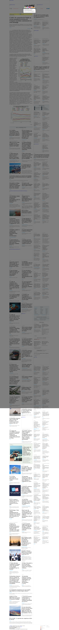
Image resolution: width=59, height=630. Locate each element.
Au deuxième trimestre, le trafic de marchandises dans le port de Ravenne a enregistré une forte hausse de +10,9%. (45, 216)
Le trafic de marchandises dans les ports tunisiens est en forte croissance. (27, 263)
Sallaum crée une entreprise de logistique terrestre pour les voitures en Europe (37, 97)
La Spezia (41, 310)
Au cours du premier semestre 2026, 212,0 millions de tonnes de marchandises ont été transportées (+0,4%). (14, 586)
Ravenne (47, 308)
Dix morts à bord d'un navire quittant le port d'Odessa (45, 521)
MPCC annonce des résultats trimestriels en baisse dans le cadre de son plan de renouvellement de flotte (37, 50)
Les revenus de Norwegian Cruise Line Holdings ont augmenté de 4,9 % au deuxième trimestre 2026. (26, 468)
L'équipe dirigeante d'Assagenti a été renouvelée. (45, 457)
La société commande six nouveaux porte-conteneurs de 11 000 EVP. (45, 169)
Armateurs (35, 318)
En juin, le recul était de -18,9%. (13, 277)
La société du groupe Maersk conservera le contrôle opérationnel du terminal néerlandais (27, 204)
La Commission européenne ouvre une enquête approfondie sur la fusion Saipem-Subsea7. (19, 590)
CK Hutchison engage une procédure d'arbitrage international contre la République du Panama (14, 199)
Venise (46, 313)
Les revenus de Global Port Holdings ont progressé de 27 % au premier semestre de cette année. (27, 399)
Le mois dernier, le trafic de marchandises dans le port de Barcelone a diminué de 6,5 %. (14, 242)
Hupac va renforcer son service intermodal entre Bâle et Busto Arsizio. (45, 87)
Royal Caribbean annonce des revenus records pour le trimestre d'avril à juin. (14, 502)
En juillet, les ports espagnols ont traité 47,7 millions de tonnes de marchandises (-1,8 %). (41, 68)
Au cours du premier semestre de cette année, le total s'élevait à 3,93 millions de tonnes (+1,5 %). (14, 226)
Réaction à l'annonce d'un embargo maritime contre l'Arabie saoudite (37, 503)
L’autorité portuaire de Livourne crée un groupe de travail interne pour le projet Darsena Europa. (41, 156)
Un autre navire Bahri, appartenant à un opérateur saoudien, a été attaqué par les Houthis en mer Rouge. (37, 402)
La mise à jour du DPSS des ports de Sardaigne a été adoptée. (37, 435)
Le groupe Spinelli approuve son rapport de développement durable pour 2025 (37, 293)
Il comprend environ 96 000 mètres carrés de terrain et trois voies (37, 396)
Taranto (47, 311)
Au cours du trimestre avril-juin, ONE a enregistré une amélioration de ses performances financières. (14, 400)
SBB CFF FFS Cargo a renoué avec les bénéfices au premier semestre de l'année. (14, 144)
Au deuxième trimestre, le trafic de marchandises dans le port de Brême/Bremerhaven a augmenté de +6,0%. (20, 177)
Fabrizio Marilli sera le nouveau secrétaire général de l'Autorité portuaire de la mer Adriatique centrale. (37, 368)
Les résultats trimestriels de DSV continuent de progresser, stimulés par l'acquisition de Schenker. (37, 485)
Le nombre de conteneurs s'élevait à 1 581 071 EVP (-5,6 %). (41, 71)
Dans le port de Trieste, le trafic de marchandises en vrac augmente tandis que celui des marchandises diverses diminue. (27, 514)
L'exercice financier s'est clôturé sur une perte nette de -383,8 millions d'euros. (37, 27)
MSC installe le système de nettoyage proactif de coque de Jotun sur (37, 164)
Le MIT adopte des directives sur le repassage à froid (45, 537)
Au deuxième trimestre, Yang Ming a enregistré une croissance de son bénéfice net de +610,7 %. (14, 330)
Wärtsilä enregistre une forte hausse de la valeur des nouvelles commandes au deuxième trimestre (45, 508)
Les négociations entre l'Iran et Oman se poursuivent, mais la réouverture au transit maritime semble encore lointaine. (27, 370)
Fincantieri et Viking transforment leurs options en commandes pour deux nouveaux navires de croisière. (14, 186)
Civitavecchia (36, 313)
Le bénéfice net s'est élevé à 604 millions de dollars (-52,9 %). (37, 417)
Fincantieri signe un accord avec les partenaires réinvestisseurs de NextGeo (45, 423)
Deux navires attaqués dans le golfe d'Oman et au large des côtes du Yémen (27, 329)
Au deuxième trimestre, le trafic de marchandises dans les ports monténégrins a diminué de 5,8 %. (37, 174)
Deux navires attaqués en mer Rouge (27, 377)
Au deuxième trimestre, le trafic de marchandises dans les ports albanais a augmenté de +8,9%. (27, 479)
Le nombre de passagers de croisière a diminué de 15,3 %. (37, 222)
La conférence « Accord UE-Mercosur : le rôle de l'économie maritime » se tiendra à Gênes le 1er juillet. (37, 326)
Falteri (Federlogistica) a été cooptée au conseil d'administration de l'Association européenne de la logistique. (45, 485)
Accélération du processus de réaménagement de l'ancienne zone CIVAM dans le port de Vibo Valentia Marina (37, 205)
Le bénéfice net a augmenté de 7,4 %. (38, 19)
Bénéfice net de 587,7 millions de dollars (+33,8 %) (37, 117)
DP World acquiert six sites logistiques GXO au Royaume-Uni (37, 235)
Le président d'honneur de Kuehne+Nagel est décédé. (45, 50)
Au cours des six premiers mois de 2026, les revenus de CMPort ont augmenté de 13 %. (41, 16)
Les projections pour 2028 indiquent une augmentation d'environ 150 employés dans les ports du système (45, 373)
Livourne (41, 311)
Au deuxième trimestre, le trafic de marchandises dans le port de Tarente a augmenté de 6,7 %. (45, 97)
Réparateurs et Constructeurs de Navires (44, 318)
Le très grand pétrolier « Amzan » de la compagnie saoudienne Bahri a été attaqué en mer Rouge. (14, 161)
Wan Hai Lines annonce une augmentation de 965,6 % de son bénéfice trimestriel (45, 164)
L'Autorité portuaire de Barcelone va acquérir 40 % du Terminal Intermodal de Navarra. (27, 599)
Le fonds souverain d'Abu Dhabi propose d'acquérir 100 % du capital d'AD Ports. (27, 241)
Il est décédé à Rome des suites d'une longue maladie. (45, 189)
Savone (47, 310)
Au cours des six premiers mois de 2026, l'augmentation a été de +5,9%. (18, 180)
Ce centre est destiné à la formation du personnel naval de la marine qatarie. (45, 502)
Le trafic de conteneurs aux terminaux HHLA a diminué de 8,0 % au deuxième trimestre (45, 135)
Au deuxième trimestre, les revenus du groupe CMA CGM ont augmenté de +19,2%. (27, 502)
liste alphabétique (45, 108)
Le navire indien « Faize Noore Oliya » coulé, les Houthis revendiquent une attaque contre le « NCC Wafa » (27, 381)
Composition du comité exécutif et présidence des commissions (45, 461)
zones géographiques (46, 109)
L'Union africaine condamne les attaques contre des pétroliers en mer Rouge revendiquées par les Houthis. (14, 566)
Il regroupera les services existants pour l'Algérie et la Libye (45, 28)
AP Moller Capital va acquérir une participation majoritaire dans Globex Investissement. (14, 232)
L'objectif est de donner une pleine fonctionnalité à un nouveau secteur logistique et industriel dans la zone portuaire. (45, 81)
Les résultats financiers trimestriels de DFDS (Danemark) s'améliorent (37, 135)
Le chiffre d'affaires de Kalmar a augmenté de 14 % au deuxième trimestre (37, 475)
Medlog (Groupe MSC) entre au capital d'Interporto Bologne (14, 598)
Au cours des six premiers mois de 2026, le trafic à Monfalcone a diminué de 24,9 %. (27, 520)
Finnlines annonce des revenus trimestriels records (45, 293)
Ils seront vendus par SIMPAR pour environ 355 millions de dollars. (45, 440)
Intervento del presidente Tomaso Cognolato (41, 353)
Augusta (36, 309)
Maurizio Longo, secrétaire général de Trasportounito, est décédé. (45, 185)
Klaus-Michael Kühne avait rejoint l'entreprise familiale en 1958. (45, 54)
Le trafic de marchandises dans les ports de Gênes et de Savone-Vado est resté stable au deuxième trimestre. (14, 317)
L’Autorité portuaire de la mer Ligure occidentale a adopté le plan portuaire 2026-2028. (45, 368)
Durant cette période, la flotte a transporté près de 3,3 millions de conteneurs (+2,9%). (14, 406)
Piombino (41, 313)
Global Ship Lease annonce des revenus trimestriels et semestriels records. (37, 247)
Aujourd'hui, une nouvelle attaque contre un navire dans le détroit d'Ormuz (37, 528)
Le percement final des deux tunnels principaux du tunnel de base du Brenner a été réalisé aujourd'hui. (45, 401)
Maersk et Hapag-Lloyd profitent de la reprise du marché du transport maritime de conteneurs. (26, 305)
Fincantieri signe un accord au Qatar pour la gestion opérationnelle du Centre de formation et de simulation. (45, 496)
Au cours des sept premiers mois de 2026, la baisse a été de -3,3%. (37, 92)
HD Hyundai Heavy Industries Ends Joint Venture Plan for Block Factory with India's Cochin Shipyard (37, 343)
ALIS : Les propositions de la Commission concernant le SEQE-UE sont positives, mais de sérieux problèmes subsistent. (37, 539)
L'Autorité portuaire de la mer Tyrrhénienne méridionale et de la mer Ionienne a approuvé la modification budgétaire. (37, 380)
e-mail (21, 626)
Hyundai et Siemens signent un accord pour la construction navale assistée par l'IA (26, 552)
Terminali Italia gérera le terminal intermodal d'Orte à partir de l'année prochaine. (37, 392)
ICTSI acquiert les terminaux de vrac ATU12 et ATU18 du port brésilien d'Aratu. (45, 436)
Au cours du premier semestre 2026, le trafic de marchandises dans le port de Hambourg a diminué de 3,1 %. (27, 284)
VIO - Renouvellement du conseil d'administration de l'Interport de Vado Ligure (45, 466)
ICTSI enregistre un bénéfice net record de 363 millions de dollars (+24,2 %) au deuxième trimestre (37, 285)
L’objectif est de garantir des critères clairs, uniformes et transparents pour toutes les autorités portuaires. (45, 542)
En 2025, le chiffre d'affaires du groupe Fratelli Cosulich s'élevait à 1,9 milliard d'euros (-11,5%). (37, 185)
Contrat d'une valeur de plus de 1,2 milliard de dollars (37, 523)
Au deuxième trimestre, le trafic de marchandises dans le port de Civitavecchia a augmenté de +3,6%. (14, 221)
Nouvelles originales (12, 14)
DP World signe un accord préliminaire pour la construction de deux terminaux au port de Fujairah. (37, 466)
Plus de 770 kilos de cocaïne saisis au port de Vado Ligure (37, 507)
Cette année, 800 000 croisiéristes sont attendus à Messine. (45, 265)
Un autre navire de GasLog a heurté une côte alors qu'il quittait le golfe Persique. (45, 285)
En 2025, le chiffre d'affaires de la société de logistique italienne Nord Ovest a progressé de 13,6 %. (45, 414)
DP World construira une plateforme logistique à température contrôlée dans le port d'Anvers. (45, 247)
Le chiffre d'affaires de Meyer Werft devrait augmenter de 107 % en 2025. (37, 23)
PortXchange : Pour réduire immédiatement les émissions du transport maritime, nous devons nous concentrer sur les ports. (14, 514)
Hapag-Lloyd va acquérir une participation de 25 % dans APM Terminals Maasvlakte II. (27, 198)
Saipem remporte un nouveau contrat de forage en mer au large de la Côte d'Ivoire (45, 476)
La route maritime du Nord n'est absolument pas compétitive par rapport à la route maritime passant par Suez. (14, 341)
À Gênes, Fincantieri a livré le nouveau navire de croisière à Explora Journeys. (27, 565)
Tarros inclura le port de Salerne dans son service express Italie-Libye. (45, 41)
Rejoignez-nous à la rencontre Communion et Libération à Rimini (37, 75)
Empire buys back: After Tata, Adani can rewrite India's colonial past (45, 342)
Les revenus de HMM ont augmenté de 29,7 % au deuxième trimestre (14, 296)
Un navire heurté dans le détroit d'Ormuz (27, 230)
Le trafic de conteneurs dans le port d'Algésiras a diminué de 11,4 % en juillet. (37, 87)
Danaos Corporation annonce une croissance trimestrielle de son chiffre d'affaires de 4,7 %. (45, 255)
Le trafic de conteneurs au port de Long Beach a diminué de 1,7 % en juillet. (37, 124)
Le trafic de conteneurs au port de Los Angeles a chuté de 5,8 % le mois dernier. (45, 114)
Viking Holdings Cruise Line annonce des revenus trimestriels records (37, 113)
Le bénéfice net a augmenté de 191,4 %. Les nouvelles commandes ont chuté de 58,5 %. (14, 483)
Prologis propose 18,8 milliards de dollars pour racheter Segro (26, 388)
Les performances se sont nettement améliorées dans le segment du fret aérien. (37, 461)
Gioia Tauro (41, 309)
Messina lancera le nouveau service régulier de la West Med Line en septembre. (45, 24)
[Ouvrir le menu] (10, 8)
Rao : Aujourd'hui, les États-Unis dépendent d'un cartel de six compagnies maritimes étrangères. (27, 496)
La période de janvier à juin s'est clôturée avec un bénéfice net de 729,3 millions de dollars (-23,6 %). (14, 138)
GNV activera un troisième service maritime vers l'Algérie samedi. (36, 254)
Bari (35, 310)
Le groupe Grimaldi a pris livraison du (45, 173)
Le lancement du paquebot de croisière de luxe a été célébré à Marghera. (37, 42)
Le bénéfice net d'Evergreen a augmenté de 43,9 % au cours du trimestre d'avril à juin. (27, 297)
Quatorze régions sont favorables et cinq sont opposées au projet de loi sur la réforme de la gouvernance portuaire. (45, 446)
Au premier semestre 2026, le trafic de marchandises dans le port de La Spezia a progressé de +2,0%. (14, 264)
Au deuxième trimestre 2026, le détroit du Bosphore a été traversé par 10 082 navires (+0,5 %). (14, 421)
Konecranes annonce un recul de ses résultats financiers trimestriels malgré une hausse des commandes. (37, 445)
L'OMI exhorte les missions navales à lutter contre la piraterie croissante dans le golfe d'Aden (14, 156)
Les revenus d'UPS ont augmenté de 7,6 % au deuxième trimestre (37, 413)
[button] (49, 8)
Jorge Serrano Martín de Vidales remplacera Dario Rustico (45, 151)
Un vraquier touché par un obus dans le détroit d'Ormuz (37, 265)
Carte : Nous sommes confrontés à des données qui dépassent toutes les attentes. (14, 534)
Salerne (47, 309)
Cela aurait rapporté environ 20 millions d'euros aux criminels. (45, 63)
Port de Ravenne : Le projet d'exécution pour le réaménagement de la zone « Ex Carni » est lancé (45, 76)
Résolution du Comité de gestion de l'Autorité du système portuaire (37, 439)
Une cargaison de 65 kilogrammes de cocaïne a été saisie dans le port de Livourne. (45, 59)
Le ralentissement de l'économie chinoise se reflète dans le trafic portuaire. (26, 166)
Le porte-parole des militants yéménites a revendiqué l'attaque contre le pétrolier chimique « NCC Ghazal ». (37, 408)
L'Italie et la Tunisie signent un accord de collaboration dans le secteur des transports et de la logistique (45, 392)
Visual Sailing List (38, 107)
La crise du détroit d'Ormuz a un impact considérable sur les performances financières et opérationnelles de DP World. (27, 274)
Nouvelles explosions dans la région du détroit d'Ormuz (27, 365)
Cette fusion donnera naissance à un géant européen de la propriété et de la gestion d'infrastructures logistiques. (26, 393)
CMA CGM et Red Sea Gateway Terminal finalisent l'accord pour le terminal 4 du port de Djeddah (27, 156)
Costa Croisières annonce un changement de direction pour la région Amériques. (45, 147)
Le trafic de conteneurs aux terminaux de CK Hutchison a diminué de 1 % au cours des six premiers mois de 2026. (14, 285)
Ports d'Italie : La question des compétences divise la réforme (20, 619)
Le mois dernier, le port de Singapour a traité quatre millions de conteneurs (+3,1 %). (27, 221)
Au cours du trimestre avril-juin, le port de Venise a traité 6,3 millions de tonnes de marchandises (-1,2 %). (37, 217)
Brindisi (35, 311)
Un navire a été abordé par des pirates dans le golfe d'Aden (27, 184)
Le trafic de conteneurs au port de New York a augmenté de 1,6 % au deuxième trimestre (37, 275)
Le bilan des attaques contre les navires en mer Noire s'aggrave (45, 517)
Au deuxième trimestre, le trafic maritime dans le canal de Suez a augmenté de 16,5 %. (26, 411)
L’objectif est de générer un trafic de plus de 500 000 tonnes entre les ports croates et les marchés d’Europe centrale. (45, 279)
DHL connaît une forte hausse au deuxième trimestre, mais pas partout (45, 235)
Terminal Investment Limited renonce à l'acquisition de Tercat (37, 194)
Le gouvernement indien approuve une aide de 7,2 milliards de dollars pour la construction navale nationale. (27, 526)
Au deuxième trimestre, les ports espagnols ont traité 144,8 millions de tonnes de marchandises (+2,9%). (26, 580)
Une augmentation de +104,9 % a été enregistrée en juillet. (45, 102)
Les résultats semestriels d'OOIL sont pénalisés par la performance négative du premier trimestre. (14, 133)
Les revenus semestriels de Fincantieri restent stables (13, 478)
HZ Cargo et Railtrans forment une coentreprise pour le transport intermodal (45, 274)
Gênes (41, 308)
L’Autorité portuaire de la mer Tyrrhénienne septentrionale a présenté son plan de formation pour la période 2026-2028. (45, 383)
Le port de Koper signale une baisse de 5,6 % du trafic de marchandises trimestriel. (14, 273)
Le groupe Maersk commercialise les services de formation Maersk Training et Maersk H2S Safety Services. (45, 204)
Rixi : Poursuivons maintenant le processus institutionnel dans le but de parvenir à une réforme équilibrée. (45, 452)
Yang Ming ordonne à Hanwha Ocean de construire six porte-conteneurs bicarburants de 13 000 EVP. (37, 518)
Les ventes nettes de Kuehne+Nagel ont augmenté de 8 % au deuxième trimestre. (37, 457)
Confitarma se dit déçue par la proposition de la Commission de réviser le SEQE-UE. (45, 528)
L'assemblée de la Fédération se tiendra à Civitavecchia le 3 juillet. (45, 325)
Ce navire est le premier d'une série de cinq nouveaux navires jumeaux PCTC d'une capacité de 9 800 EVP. (45, 178)
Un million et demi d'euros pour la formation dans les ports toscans (45, 379)
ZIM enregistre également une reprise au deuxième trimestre (26, 211)
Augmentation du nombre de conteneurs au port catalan (37, 431)
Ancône (35, 308)
